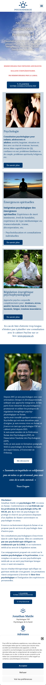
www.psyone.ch (26, 335)
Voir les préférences (23, 679)
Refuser (23, 672)
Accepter (23, 666)
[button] (42, 638)
